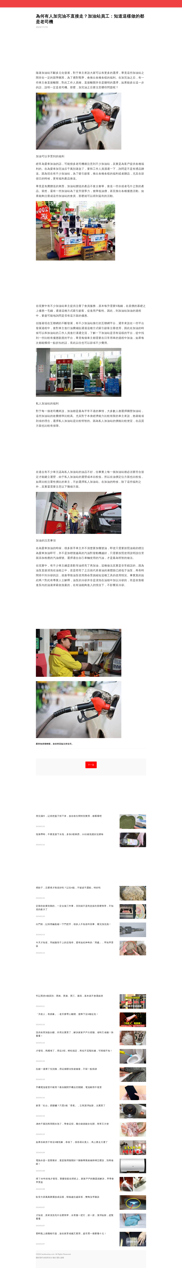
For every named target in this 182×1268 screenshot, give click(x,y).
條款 (54, 1258)
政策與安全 (47, 1258)
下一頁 (91, 765)
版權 (62, 1258)
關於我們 (39, 1258)
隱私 (58, 1258)
